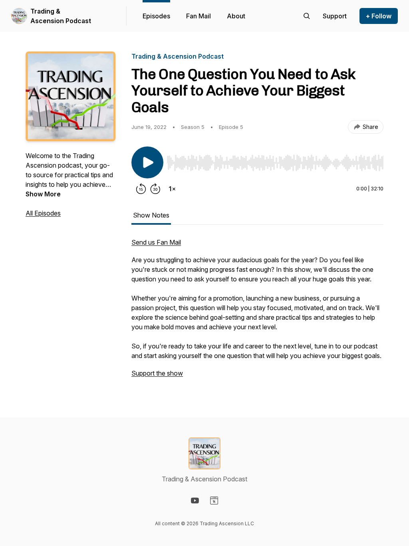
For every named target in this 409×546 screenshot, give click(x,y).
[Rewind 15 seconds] (141, 188)
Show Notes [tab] (151, 215)
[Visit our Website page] (214, 500)
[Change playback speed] (172, 188)
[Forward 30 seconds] (155, 188)
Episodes (156, 16)
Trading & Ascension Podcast (60, 16)
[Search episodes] (307, 16)
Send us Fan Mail (156, 242)
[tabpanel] (257, 311)
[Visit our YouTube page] (195, 500)
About (236, 16)
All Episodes (43, 213)
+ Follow (378, 16)
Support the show (157, 373)
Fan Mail (198, 16)
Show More (43, 194)
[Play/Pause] (147, 162)
